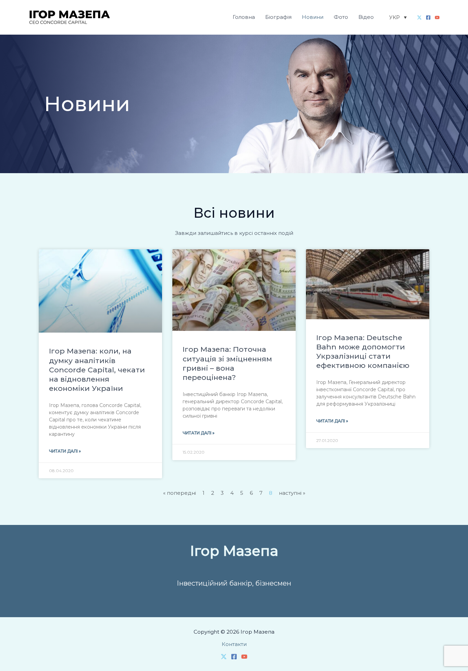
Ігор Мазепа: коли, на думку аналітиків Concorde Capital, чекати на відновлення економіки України (97, 370)
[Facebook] (428, 17)
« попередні (179, 493)
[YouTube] (437, 17)
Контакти (234, 644)
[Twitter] (419, 17)
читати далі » (65, 451)
